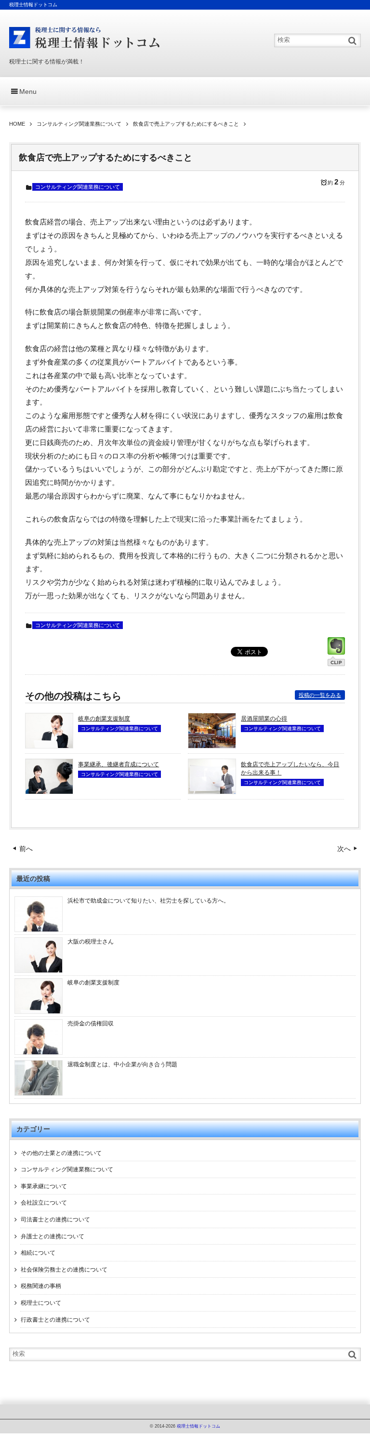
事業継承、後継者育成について (118, 764)
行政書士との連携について (55, 1319)
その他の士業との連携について (61, 1153)
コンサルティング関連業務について (77, 187)
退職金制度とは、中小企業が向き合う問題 (122, 1064)
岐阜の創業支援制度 (104, 718)
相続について (38, 1252)
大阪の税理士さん (90, 941)
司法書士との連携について (55, 1219)
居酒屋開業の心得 (264, 718)
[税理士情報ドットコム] (85, 37)
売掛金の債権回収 (90, 1023)
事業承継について (44, 1186)
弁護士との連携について (52, 1236)
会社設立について (44, 1202)
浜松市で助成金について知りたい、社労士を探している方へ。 (148, 900)
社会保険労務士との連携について (64, 1269)
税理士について (41, 1302)
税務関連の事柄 (41, 1286)
